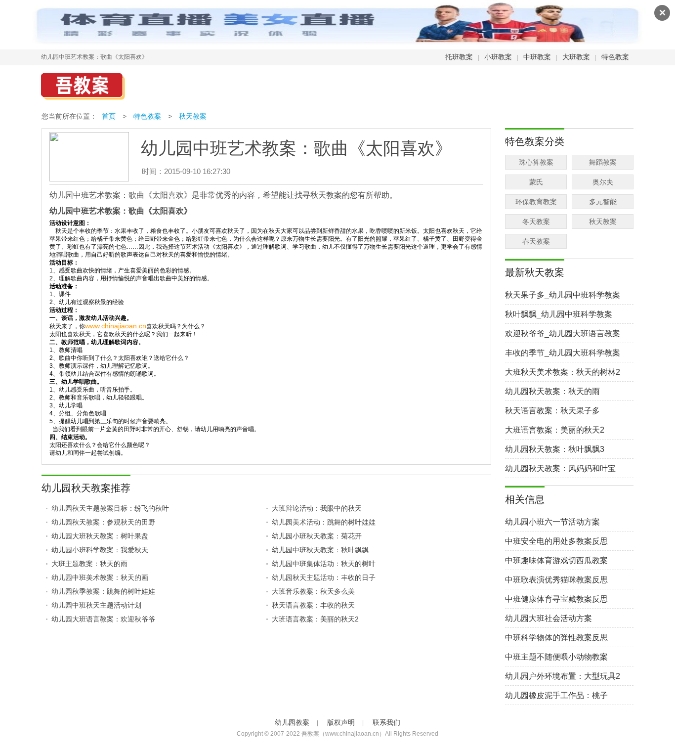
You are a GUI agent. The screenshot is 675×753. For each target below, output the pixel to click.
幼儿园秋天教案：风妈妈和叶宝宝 (560, 469)
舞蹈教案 (603, 162)
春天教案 (536, 241)
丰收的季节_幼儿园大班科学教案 (562, 353)
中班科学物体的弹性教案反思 (556, 637)
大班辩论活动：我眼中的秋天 (317, 508)
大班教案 (576, 57)
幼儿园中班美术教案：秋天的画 (99, 577)
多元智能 (603, 202)
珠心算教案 (536, 162)
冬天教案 (536, 221)
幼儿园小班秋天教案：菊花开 (317, 536)
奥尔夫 (602, 182)
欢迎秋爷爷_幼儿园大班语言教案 (562, 333)
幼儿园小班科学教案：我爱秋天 (99, 550)
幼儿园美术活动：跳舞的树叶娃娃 (324, 522)
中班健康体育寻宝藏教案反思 (556, 599)
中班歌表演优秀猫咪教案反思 (556, 580)
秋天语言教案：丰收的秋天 (313, 605)
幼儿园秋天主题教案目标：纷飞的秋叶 (110, 508)
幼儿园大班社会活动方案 (548, 618)
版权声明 (341, 722)
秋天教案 (193, 116)
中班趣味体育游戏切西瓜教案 (556, 560)
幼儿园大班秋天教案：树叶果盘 (99, 536)
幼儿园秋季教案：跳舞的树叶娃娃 (103, 591)
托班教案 (459, 57)
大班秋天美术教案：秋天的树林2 (562, 372)
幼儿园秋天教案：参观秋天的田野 (103, 522)
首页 (109, 116)
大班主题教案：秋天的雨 (89, 564)
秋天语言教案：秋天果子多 (552, 410)
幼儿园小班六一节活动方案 (552, 522)
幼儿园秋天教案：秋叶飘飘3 (554, 449)
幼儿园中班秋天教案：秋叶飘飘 (320, 550)
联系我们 (386, 722)
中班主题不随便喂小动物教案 (556, 657)
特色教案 (615, 57)
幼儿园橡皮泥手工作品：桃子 (556, 695)
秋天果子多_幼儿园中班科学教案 (562, 295)
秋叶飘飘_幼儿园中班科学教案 (558, 314)
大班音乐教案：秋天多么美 (313, 591)
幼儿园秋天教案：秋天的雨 (552, 391)
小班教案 (498, 57)
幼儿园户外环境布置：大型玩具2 (562, 676)
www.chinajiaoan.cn (115, 326)
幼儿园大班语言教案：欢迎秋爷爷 (103, 619)
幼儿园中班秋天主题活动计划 (96, 605)
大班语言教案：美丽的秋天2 (315, 619)
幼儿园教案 (292, 722)
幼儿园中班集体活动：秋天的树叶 (324, 564)
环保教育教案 (536, 202)
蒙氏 (536, 182)
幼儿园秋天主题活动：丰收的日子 (324, 577)
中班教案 (537, 57)
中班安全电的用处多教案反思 (556, 541)
